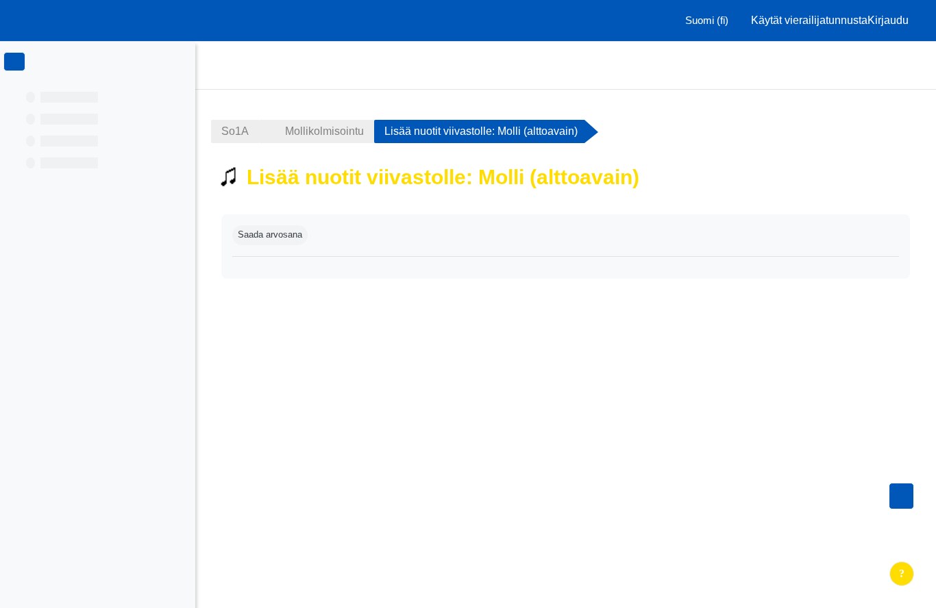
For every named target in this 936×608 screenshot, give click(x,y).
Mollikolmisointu (324, 131)
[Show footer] (901, 573)
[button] (703, 20)
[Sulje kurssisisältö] (14, 61)
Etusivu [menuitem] (824, 65)
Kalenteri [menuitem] (876, 65)
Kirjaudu (888, 20)
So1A (235, 131)
